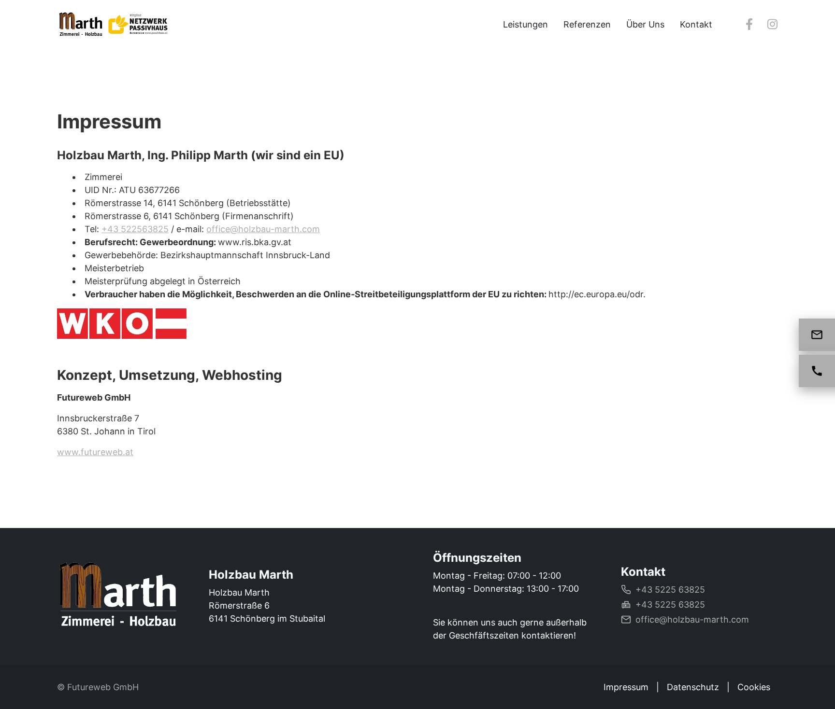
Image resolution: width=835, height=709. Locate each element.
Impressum (626, 687)
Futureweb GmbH (103, 687)
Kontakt (696, 24)
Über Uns (645, 24)
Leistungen (525, 24)
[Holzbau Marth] (117, 597)
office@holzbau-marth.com (263, 229)
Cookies (753, 687)
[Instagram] (772, 24)
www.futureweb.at (95, 452)
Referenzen (587, 24)
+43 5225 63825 (670, 589)
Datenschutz (693, 687)
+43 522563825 (135, 229)
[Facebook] (749, 24)
